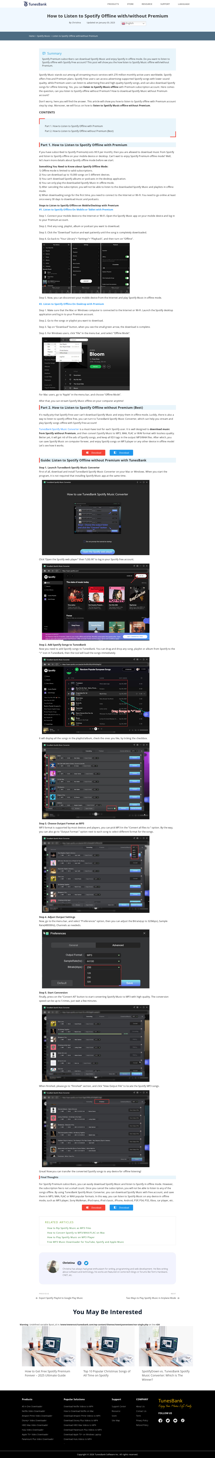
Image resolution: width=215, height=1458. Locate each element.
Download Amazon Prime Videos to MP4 (82, 1415)
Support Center (119, 1406)
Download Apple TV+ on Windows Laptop (82, 1434)
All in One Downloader (32, 1406)
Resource (147, 4)
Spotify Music (43, 36)
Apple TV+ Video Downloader (35, 1434)
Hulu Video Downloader (32, 1429)
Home (32, 36)
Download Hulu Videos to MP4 (78, 1439)
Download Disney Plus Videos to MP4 (81, 1420)
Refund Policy (142, 1425)
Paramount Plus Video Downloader (38, 1439)
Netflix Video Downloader (33, 1411)
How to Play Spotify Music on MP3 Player (71, 1237)
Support (165, 4)
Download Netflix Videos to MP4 (78, 1406)
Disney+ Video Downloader (34, 1420)
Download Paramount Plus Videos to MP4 (83, 1429)
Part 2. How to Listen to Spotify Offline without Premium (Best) (79, 131)
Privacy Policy (142, 1420)
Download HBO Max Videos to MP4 (80, 1425)
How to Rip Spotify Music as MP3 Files (69, 1228)
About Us (140, 1406)
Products (113, 4)
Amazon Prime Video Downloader (37, 1415)
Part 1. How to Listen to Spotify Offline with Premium (74, 126)
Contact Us (141, 1411)
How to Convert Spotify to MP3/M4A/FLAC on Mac (76, 1232)
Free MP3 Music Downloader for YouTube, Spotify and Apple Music (85, 1241)
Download (96, 452)
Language (184, 4)
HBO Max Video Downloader (35, 1425)
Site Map (116, 1420)
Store (130, 4)
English (129, 23)
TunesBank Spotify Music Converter (59, 429)
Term (138, 1415)
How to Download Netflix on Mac (79, 1411)
